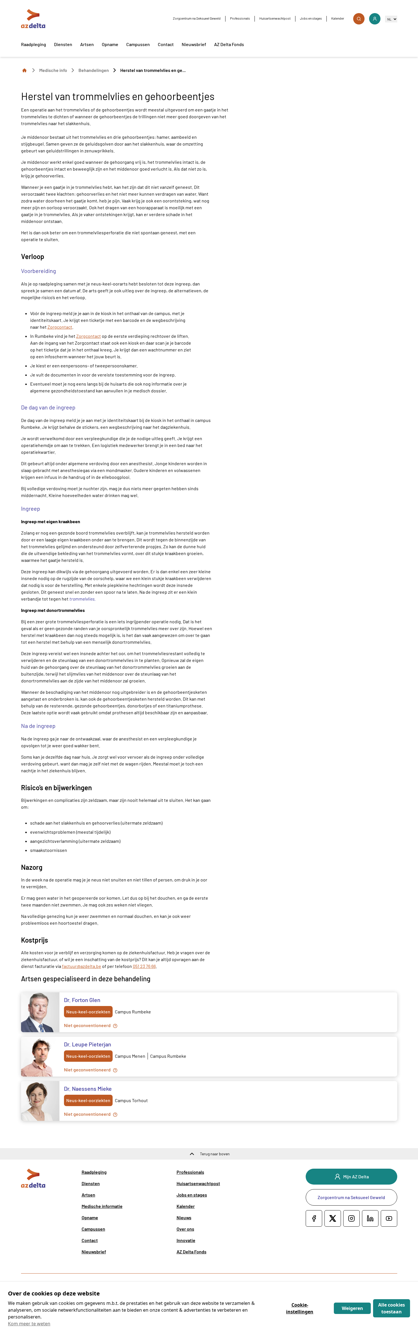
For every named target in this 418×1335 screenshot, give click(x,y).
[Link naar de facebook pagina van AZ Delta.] (314, 1218)
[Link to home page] (24, 70)
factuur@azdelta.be (81, 966)
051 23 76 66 (144, 966)
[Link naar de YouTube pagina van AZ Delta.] (389, 1218)
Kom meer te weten (29, 1323)
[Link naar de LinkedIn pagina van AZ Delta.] (370, 1218)
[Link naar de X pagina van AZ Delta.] (332, 1218)
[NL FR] (391, 18)
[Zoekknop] (359, 18)
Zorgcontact (59, 327)
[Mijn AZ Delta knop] (374, 18)
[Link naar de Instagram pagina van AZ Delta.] (351, 1218)
